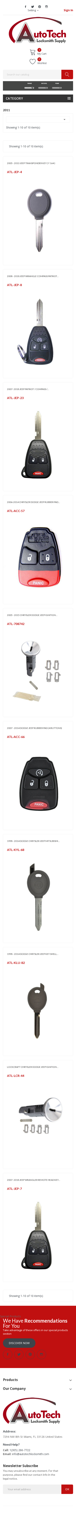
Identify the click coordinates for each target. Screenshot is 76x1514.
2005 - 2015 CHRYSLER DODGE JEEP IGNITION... (32, 615)
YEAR (57, 83)
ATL (9, 516)
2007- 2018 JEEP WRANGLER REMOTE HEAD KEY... (33, 1179)
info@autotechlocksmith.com (30, 1454)
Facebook (25, 6)
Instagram (46, 6)
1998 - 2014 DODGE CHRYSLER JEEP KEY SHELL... (32, 953)
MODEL (43, 83)
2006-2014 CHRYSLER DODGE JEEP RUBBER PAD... (33, 502)
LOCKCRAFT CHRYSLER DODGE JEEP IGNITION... (32, 1066)
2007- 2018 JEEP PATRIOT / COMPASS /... (28, 389)
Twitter (32, 6)
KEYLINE (11, 854)
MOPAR (11, 177)
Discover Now (19, 1343)
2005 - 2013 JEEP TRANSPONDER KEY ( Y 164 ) (31, 163)
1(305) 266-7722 (20, 1450)
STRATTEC (12, 628)
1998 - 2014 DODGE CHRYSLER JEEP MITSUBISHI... (33, 841)
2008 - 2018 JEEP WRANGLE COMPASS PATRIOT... (33, 276)
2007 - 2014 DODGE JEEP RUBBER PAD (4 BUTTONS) (34, 728)
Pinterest (39, 6)
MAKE (29, 83)
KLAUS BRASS (14, 967)
